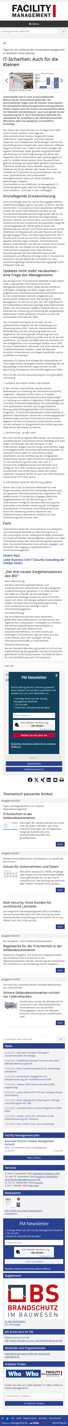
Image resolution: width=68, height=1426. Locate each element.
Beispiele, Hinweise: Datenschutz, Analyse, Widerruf (33, 745)
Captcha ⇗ (47, 729)
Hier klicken (37, 725)
